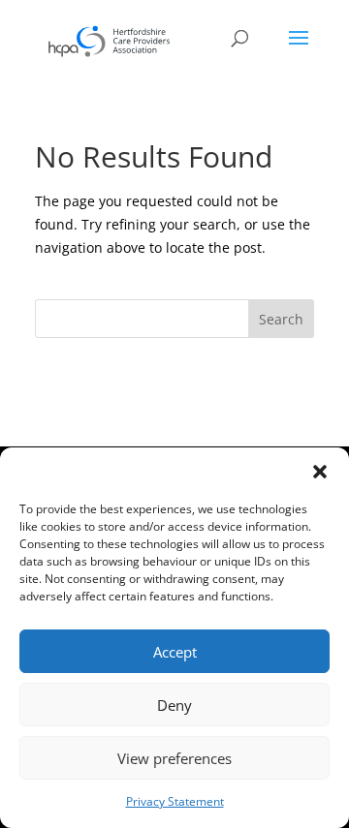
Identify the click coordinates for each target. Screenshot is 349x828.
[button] (320, 471)
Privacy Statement (175, 801)
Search (281, 319)
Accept (175, 651)
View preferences (174, 758)
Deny (174, 705)
